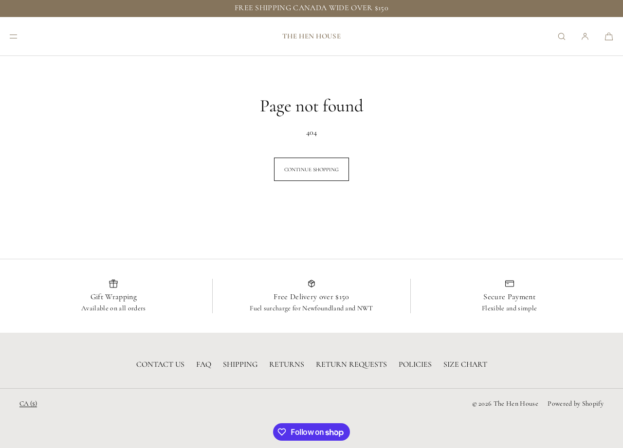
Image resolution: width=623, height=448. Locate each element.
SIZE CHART (465, 364)
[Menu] (21, 36)
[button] (561, 36)
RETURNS (286, 364)
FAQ (203, 364)
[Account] (585, 36)
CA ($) (28, 403)
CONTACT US (160, 364)
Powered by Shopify (576, 403)
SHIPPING (240, 364)
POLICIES (415, 364)
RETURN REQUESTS (351, 364)
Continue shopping (311, 169)
